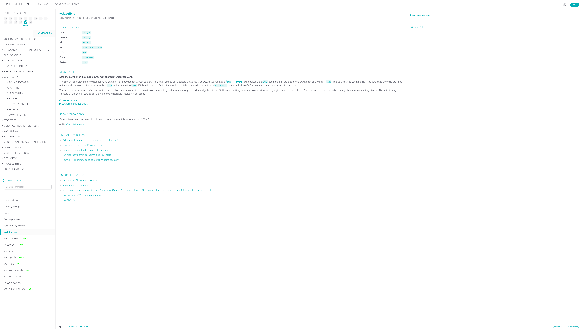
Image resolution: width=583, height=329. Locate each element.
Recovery (13, 98)
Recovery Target (17, 104)
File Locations (12, 55)
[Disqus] (495, 68)
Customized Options (16, 152)
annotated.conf (76, 124)
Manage (43, 4)
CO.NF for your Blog (67, 4)
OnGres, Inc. (72, 326)
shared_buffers (234, 82)
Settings (12, 109)
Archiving (13, 87)
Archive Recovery (18, 82)
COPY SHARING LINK (420, 15)
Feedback (559, 326)
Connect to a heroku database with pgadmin (85, 150)
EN (574, 4)
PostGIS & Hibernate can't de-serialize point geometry (90, 160)
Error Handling (14, 169)
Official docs (69, 100)
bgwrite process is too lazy (76, 185)
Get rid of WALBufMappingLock (79, 180)
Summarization (16, 115)
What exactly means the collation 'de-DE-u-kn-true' (90, 140)
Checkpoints (15, 93)
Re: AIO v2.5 (69, 200)
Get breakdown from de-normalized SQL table (86, 155)
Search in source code (75, 104)
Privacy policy (573, 326)
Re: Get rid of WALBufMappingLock (81, 195)
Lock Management (15, 44)
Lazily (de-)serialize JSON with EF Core (83, 145)
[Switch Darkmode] (564, 5)
